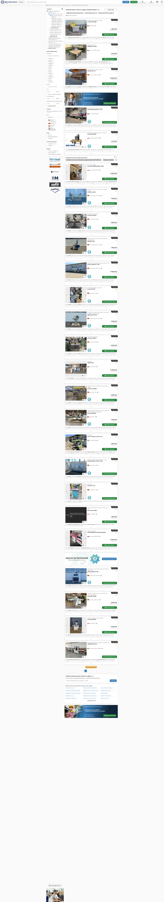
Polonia (52, 125)
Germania (53, 123)
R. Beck (50, 75)
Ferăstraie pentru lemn (56, 14)
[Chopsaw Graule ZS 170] (76, 491)
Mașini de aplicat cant (56, 30)
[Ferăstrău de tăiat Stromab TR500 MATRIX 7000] (76, 172)
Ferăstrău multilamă (57, 23)
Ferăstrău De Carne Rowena (90, 695)
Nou (50, 135)
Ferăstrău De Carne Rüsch (89, 698)
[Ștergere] (82, 13)
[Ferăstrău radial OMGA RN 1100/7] (76, 52)
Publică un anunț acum (109, 103)
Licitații (50, 145)
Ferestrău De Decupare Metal (73, 690)
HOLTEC (50, 73)
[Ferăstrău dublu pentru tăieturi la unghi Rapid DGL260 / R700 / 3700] (76, 467)
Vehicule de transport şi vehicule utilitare (55, 41)
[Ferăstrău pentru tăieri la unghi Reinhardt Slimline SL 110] (76, 115)
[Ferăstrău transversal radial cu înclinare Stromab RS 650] (76, 140)
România (52, 120)
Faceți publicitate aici (55, 885)
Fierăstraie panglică (57, 24)
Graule (50, 60)
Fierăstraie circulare (57, 26)
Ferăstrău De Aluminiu (71, 698)
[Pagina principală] (46, 5)
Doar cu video (52, 152)
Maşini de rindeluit (55, 29)
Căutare (126, 2)
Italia (52, 126)
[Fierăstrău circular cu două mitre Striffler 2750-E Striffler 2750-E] (76, 197)
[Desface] (91, 41)
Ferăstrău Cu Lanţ (70, 695)
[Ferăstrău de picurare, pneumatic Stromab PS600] (76, 625)
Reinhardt (51, 76)
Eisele (50, 80)
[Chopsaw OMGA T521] (76, 369)
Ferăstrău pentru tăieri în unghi (57, 16)
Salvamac (51, 63)
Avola (50, 78)
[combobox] (55, 117)
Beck (50, 70)
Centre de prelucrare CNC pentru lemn (55, 35)
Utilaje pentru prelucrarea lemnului (54, 11)
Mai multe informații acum (109, 559)
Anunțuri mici (52, 143)
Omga (50, 66)
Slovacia (52, 128)
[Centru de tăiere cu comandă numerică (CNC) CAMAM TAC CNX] (76, 650)
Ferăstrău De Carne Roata (89, 693)
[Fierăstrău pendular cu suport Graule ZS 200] (76, 295)
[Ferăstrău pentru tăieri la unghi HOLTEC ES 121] (76, 77)
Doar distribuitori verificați (54, 154)
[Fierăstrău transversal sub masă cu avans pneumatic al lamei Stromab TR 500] (76, 601)
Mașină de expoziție (53, 136)
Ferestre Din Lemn (70, 688)
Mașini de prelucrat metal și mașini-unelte (54, 39)
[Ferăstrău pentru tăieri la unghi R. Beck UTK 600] (76, 28)
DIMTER (50, 65)
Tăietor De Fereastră (106, 695)
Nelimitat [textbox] (51, 117)
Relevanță (111, 9)
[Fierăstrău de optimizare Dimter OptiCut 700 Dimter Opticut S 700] (76, 270)
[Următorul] (85, 28)
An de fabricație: (50, 96)
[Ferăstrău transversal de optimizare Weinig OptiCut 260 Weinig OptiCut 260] (76, 576)
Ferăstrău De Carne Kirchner (90, 688)
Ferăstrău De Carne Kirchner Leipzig (92, 690)
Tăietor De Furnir (105, 698)
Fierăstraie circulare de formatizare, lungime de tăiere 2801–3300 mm (57, 20)
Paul (50, 68)
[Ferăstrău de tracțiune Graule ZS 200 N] (76, 221)
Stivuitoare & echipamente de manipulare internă (54, 46)
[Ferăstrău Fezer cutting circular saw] (76, 442)
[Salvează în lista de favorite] (116, 22)
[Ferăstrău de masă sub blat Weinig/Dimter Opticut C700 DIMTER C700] (76, 246)
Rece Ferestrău (104, 693)
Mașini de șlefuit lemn (56, 32)
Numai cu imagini (53, 151)
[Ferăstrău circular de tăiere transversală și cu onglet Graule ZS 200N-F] (76, 393)
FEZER (50, 71)
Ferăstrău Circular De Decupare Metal (75, 693)
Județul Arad (53, 121)
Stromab (51, 58)
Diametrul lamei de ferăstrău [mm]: (54, 101)
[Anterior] (66, 28)
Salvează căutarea (91, 667)
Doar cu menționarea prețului (54, 94)
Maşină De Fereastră (106, 690)
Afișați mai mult (92, 700)
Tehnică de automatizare (55, 44)
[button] (161, 2)
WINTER (51, 61)
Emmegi (50, 81)
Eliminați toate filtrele (72, 15)
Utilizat (50, 138)
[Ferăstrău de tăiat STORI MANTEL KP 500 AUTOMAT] (76, 538)
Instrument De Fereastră (107, 688)
